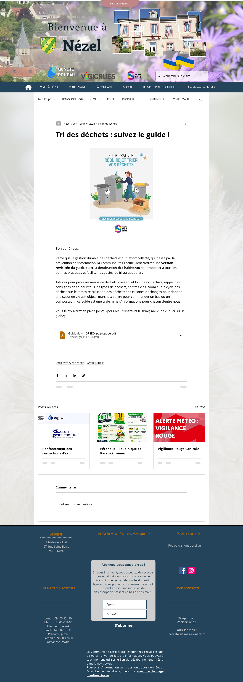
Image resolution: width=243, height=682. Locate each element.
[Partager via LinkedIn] (74, 375)
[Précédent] (19, 41)
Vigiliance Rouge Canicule (178, 449)
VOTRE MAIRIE (181, 99)
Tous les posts (46, 99)
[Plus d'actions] (185, 123)
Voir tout (200, 406)
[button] (49, 87)
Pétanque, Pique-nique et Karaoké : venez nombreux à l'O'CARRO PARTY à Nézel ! (120, 451)
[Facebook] (182, 570)
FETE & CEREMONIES (154, 99)
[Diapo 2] (121, 75)
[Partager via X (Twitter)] (66, 375)
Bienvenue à (77, 26)
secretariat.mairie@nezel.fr (187, 634)
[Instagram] (191, 570)
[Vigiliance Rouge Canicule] (179, 427)
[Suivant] (223, 41)
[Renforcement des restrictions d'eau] (63, 427)
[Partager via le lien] (83, 375)
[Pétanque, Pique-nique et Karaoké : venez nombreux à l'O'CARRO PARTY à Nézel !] (121, 427)
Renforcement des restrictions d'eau (57, 451)
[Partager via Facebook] (57, 375)
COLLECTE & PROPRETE (120, 99)
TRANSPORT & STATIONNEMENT (81, 99)
